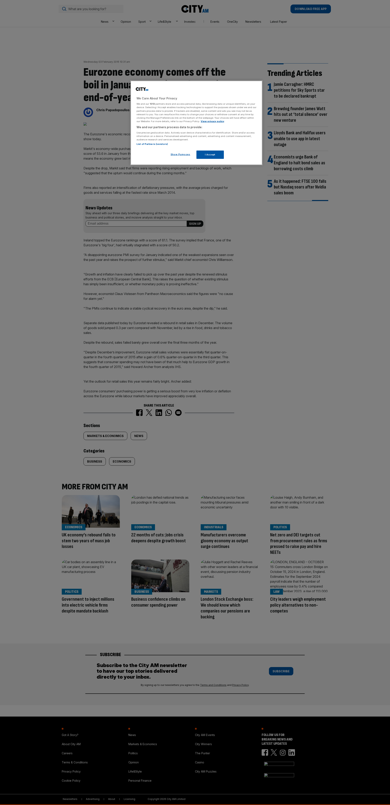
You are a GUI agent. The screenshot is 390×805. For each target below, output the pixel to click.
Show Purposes (180, 154)
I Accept (210, 154)
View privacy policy (212, 121)
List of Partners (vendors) (152, 144)
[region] (196, 123)
